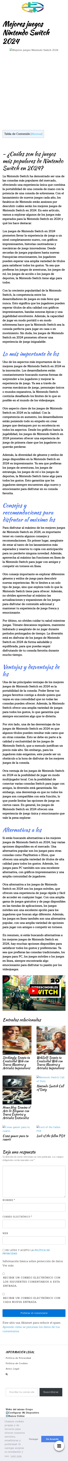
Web (5, 1233)
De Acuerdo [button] (52, 1439)
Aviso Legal (12, 1369)
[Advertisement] (34, 91)
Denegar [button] (33, 1439)
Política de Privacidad (18, 1358)
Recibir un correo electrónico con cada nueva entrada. (32, 1300)
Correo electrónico (17, 1217)
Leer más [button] (16, 1456)
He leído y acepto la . (26, 1252)
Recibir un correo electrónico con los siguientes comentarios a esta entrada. (32, 1282)
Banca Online (17, 1416)
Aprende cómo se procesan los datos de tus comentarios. (31, 1329)
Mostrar (36, 134)
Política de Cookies (17, 1363)
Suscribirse (51, 1392)
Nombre (9, 1200)
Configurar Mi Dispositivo (24, 1413)
